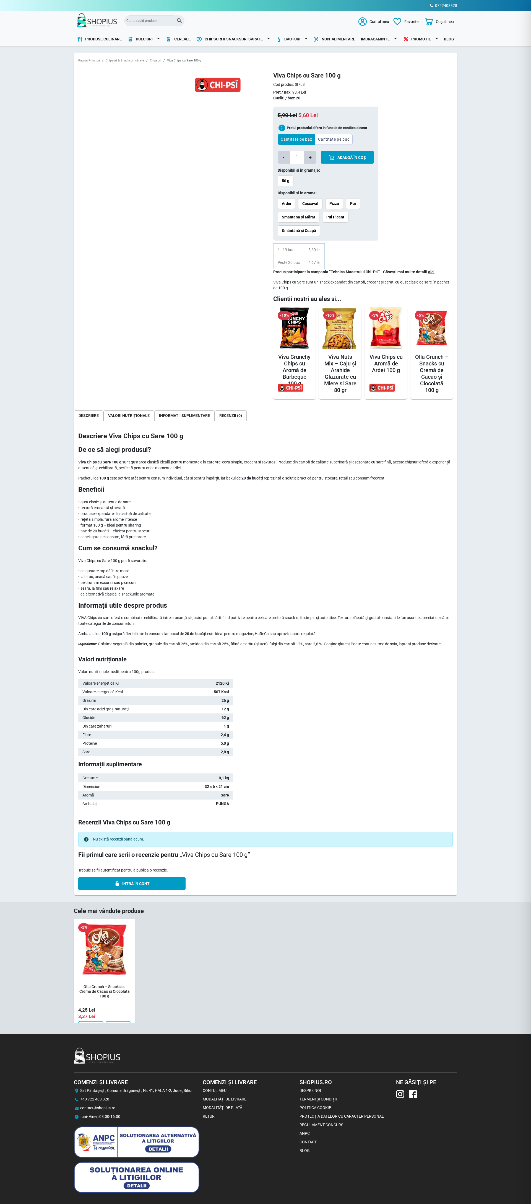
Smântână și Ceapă (299, 230)
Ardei (286, 203)
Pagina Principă (89, 60)
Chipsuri (155, 60)
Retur (209, 1116)
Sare (225, 795)
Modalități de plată (222, 1107)
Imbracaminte (375, 39)
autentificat (110, 870)
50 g (285, 181)
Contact (308, 1142)
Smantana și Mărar (298, 217)
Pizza (334, 203)
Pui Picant (335, 217)
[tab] (88, 415)
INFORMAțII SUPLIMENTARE (184, 415)
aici (431, 272)
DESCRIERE (89, 415)
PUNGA (222, 803)
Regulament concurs (321, 1125)
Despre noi (310, 1090)
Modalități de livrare (224, 1099)
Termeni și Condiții (318, 1099)
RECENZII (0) (230, 415)
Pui (353, 203)
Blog (449, 39)
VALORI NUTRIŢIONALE (129, 415)
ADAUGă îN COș (351, 157)
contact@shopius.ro (97, 1108)
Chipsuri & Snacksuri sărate (125, 60)
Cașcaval (310, 203)
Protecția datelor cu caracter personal (342, 1116)
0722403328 (446, 5)
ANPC (305, 1133)
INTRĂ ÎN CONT (136, 883)
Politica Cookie (315, 1107)
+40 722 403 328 (94, 1099)
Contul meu (215, 1090)
